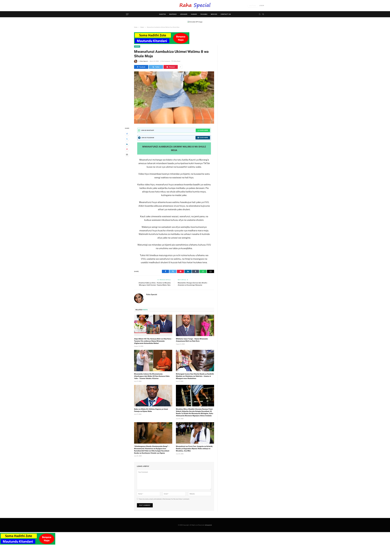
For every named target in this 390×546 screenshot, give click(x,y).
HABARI (194, 14)
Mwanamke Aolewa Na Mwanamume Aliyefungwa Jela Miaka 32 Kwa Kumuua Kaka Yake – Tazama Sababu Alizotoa (152, 376)
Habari (137, 46)
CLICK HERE (203, 130)
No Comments (166, 61)
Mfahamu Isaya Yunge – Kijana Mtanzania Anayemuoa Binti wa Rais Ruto (192, 340)
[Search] (263, 14)
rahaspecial (208, 525)
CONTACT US (226, 14)
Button (253, 5)
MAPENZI (173, 14)
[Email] (127, 154)
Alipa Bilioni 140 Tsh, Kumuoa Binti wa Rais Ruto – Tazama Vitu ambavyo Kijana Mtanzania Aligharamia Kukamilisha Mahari (153, 341)
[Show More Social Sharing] (180, 67)
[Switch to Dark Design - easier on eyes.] (259, 14)
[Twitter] (127, 139)
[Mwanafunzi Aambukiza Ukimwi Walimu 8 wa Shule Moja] (174, 97)
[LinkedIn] (127, 144)
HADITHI (162, 14)
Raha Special (144, 61)
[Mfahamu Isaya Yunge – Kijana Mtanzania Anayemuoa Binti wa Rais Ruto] (195, 325)
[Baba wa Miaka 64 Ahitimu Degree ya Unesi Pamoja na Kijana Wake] (153, 395)
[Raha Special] (195, 5)
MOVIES (214, 14)
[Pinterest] (127, 149)
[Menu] (127, 14)
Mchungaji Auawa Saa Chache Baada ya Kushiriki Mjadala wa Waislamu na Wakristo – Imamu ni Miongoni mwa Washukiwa (195, 376)
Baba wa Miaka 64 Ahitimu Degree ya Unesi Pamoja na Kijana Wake (151, 410)
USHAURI (183, 14)
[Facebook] (127, 134)
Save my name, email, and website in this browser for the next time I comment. (164, 499)
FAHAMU (203, 14)
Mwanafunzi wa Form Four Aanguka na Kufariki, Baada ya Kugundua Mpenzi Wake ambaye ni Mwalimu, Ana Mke (194, 448)
